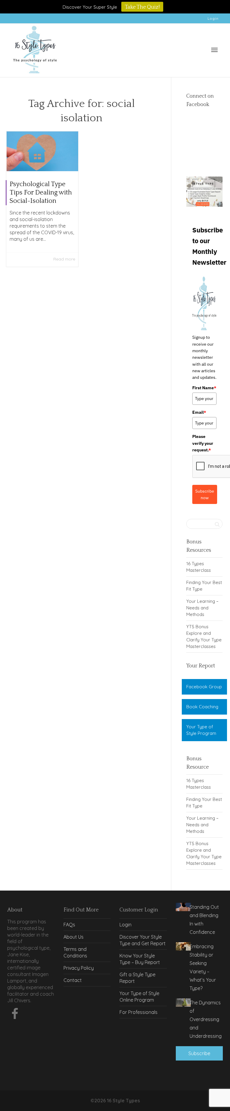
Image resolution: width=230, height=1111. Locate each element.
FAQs (69, 925)
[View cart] (199, 49)
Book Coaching (202, 706)
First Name (204, 387)
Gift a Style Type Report (137, 977)
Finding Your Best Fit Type (204, 586)
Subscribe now (204, 494)
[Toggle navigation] (214, 50)
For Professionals (138, 1012)
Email (199, 412)
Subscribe (199, 1053)
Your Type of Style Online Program (139, 996)
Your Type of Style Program (201, 730)
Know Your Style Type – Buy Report (139, 959)
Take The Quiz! (142, 7)
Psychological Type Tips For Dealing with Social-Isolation (41, 192)
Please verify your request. (202, 443)
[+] (42, 151)
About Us (73, 937)
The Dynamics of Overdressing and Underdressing (206, 1019)
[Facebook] (14, 1015)
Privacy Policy (78, 968)
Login (213, 18)
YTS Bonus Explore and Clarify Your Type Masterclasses (204, 636)
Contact (72, 980)
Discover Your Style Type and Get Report (142, 940)
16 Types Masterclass (198, 567)
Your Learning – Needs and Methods (202, 607)
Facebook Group (204, 686)
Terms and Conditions (75, 952)
